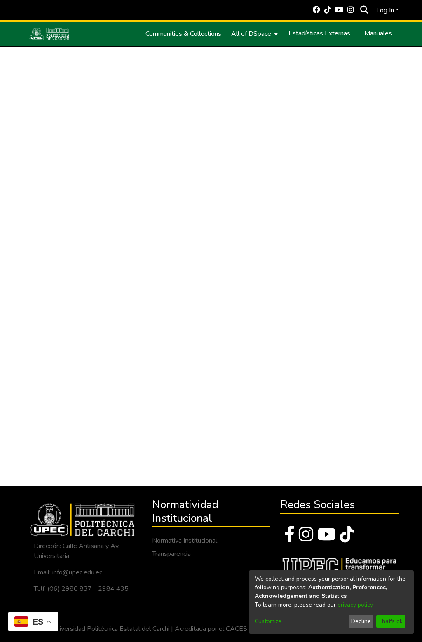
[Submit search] (364, 10)
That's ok (390, 621)
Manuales (378, 33)
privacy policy (355, 605)
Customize (268, 621)
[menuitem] (254, 33)
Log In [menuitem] (385, 10)
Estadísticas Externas (319, 33)
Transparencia (171, 553)
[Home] (49, 34)
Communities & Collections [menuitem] (183, 33)
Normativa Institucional (184, 540)
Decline (361, 621)
